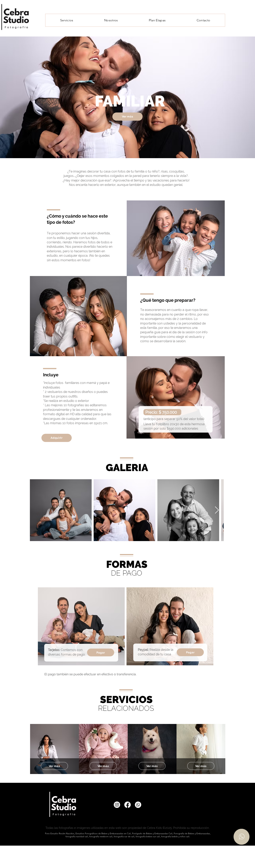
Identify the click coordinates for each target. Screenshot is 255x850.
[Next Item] (217, 510)
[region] (54, 749)
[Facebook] (127, 805)
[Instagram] (117, 805)
